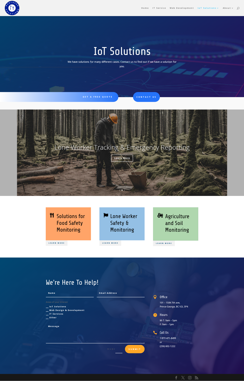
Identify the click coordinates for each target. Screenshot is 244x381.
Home (145, 8)
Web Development (182, 8)
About (227, 8)
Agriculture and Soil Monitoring (122, 147)
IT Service (159, 8)
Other (53, 317)
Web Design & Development (67, 310)
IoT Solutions (207, 8)
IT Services (56, 313)
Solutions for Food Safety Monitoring (71, 223)
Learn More (122, 158)
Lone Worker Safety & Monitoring (123, 223)
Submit (134, 349)
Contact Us (146, 97)
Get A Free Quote (98, 96)
